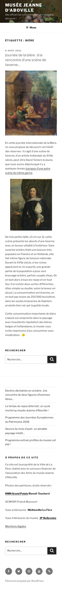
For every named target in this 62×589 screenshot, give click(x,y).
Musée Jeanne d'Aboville (23, 8)
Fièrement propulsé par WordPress (24, 580)
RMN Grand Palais (16, 493)
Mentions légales (15, 526)
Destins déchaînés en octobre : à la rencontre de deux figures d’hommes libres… (27, 395)
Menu (33, 27)
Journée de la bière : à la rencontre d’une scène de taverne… (25, 60)
